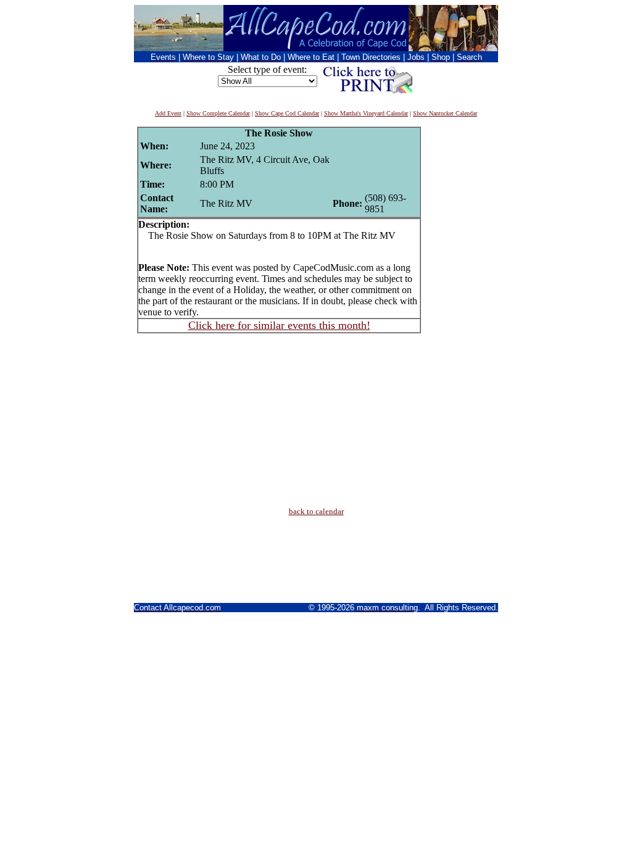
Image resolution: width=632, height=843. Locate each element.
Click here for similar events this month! (279, 325)
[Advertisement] (458, 312)
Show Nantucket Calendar (445, 113)
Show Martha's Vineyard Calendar (366, 113)
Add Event (168, 113)
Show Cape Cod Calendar (287, 113)
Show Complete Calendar (218, 113)
